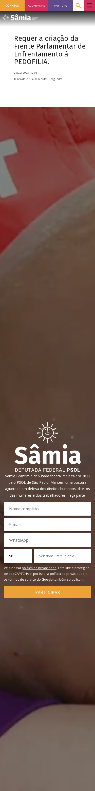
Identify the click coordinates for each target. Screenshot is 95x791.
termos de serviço (22, 579)
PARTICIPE (60, 5)
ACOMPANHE (36, 5)
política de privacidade (39, 567)
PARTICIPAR (47, 592)
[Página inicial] (20, 16)
